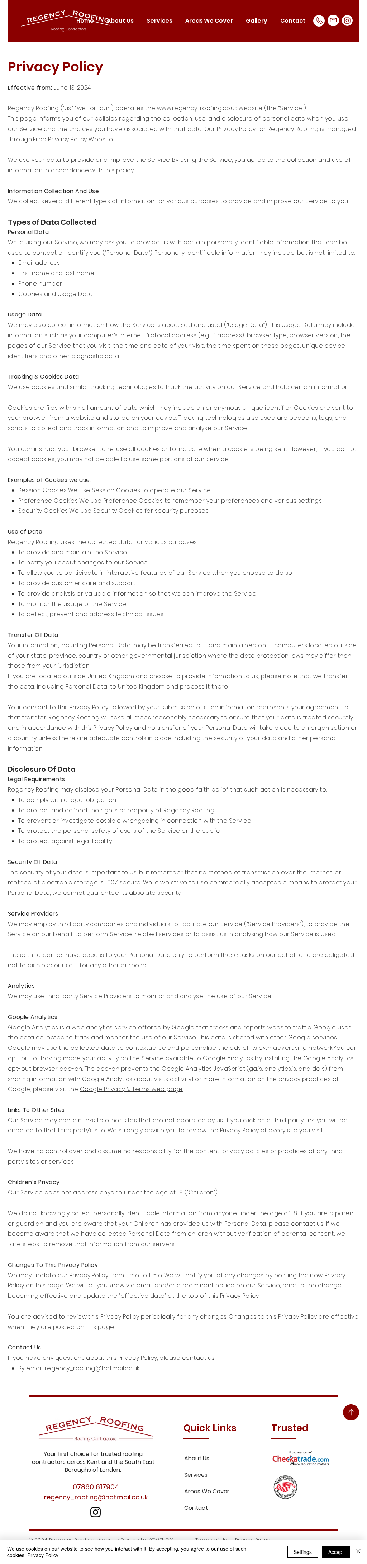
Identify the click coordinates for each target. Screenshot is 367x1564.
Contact (196, 1508)
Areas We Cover (206, 1491)
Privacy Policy (42, 1555)
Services (196, 1475)
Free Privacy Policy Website (73, 139)
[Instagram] (347, 20)
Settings (303, 1551)
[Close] (358, 1551)
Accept (336, 1551)
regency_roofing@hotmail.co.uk (92, 1368)
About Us (196, 1458)
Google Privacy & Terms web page (131, 1089)
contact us (307, 1224)
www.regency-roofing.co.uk (197, 108)
